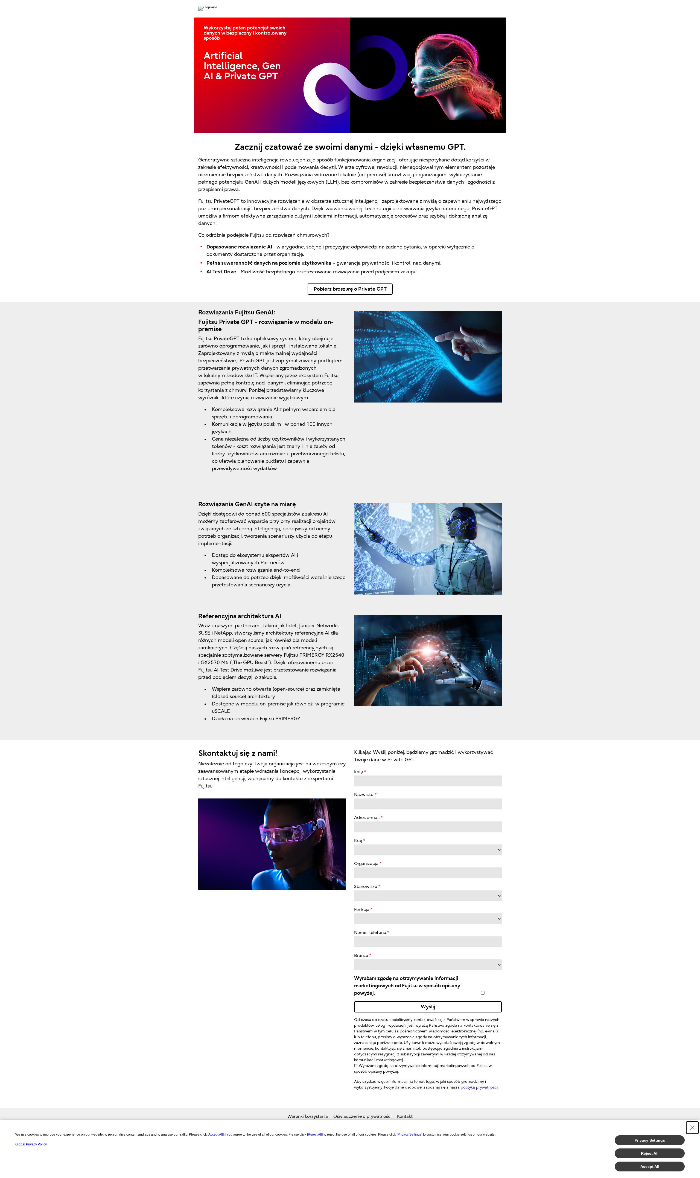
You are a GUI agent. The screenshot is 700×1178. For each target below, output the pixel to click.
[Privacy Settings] (409, 1134)
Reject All (649, 1153)
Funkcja (361, 909)
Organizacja (366, 863)
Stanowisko (365, 886)
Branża (361, 955)
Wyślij (428, 1007)
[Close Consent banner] (692, 1128)
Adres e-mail (367, 817)
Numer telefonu (370, 932)
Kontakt (405, 1116)
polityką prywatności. (479, 1087)
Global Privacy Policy (31, 1144)
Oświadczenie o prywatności (362, 1116)
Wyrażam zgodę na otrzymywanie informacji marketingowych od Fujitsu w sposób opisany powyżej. (407, 986)
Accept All (649, 1166)
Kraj (358, 840)
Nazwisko (364, 794)
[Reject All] (315, 1134)
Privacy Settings (650, 1140)
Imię (358, 771)
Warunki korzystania (307, 1116)
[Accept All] (216, 1134)
